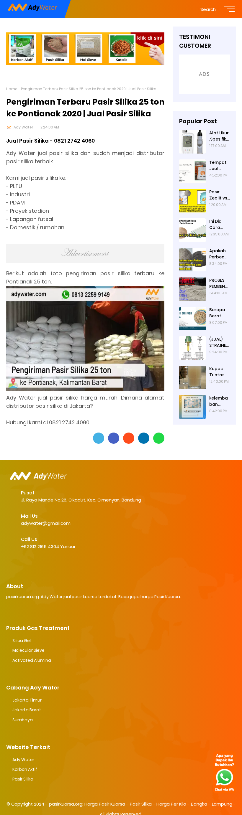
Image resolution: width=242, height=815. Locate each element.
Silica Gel (21, 641)
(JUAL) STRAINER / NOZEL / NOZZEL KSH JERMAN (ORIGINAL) (219, 342)
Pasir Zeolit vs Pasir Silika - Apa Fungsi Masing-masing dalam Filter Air (218, 195)
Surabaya (22, 720)
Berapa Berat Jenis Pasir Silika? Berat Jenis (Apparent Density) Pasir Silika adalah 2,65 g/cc (219, 313)
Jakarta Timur (27, 700)
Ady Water (23, 127)
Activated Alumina (31, 660)
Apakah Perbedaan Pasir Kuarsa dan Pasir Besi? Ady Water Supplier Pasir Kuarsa (219, 254)
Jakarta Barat (26, 710)
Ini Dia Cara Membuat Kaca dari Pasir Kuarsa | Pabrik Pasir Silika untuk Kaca (219, 224)
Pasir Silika (22, 779)
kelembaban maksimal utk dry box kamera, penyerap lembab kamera (219, 401)
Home (11, 88)
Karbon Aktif (24, 769)
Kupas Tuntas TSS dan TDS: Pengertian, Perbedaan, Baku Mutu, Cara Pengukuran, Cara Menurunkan (219, 372)
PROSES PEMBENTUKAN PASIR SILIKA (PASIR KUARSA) (218, 283)
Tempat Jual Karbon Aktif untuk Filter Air (218, 165)
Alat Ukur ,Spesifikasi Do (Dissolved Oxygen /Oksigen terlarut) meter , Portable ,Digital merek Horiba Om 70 (219, 136)
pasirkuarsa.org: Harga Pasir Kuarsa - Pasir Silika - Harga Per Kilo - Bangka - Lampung (140, 804)
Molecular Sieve (28, 650)
